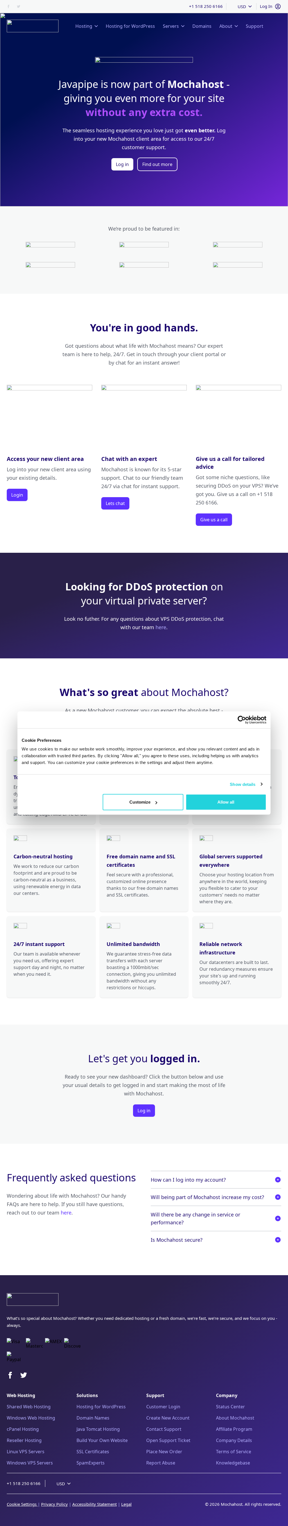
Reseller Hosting (24, 1440)
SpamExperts (90, 1463)
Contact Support (163, 1429)
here (161, 627)
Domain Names (92, 1418)
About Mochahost (235, 1418)
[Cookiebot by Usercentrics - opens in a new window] (241, 719)
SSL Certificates (92, 1451)
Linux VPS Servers (25, 1451)
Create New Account (168, 1418)
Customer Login (163, 1407)
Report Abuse (160, 1463)
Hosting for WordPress (101, 1407)
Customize (139, 802)
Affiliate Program (234, 1429)
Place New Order (164, 1451)
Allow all (225, 802)
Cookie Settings (22, 1504)
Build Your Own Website (102, 1440)
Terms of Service (233, 1451)
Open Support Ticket (168, 1440)
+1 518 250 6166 (206, 6)
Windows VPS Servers (30, 1463)
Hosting (83, 26)
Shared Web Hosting (29, 1407)
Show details (242, 784)
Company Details (234, 1440)
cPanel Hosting (23, 1429)
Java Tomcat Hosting (98, 1429)
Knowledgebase (233, 1463)
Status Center (230, 1407)
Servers (171, 26)
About (225, 26)
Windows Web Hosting (31, 1418)
